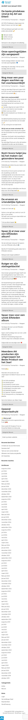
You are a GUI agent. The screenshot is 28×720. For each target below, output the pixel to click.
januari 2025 (5, 517)
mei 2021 (4, 629)
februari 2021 (5, 637)
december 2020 (6, 642)
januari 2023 (5, 578)
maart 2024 (4, 542)
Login (3, 696)
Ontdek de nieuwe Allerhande (10, 445)
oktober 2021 (5, 617)
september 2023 (6, 558)
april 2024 (4, 540)
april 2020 (4, 663)
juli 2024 (4, 532)
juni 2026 (4, 473)
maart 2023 (4, 573)
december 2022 (6, 581)
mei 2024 (4, 537)
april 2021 (4, 632)
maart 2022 (4, 604)
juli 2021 (3, 624)
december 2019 (6, 673)
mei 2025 (4, 507)
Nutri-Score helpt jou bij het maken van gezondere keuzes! (13, 156)
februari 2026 (5, 484)
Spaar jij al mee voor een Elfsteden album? (13, 234)
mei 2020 (4, 660)
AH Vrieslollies (5, 456)
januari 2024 (5, 548)
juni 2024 (4, 535)
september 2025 (6, 496)
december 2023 (6, 550)
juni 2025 (4, 504)
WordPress (18, 713)
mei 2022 (4, 599)
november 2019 (6, 675)
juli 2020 (4, 655)
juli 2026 (4, 471)
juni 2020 (4, 657)
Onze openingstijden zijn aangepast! (13, 53)
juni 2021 (4, 627)
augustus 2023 (6, 560)
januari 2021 (5, 640)
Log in (23, 713)
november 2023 (6, 553)
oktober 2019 (5, 678)
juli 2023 (4, 563)
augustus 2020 (6, 652)
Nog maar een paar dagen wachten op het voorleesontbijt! (13, 80)
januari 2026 (5, 486)
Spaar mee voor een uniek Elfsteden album (13, 318)
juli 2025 (4, 502)
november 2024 (6, 522)
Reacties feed (5, 701)
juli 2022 (4, 594)
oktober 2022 (5, 586)
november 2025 (6, 491)
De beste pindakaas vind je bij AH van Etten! (13, 14)
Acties (10, 347)
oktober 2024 (5, 525)
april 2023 (4, 571)
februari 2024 (5, 545)
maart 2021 (4, 634)
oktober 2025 (5, 494)
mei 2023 (4, 568)
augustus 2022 (6, 591)
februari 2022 (5, 606)
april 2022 (4, 601)
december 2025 (6, 489)
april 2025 (4, 509)
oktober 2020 (5, 647)
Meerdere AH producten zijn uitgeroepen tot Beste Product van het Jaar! (12, 357)
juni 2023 (4, 565)
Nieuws (11, 47)
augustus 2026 (6, 468)
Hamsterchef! (5, 448)
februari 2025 (5, 514)
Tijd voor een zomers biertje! (9, 451)
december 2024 (6, 519)
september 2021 (6, 619)
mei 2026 (4, 476)
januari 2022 (5, 609)
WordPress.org (5, 704)
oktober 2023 (5, 555)
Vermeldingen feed (7, 699)
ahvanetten (18, 711)
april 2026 (4, 478)
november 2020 (6, 645)
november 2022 (6, 583)
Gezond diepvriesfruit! (9, 410)
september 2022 (6, 588)
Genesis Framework (8, 713)
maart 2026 (4, 481)
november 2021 (6, 614)
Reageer (22, 19)
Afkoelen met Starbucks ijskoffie (11, 453)
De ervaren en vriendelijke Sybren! (13, 200)
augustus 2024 (6, 530)
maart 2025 (4, 512)
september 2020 (6, 650)
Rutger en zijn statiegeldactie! (10, 265)
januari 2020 (5, 670)
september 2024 (6, 527)
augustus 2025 (6, 499)
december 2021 (6, 611)
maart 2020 (5, 665)
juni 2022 (4, 596)
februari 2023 (5, 576)
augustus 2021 (5, 622)
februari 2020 (5, 668)
